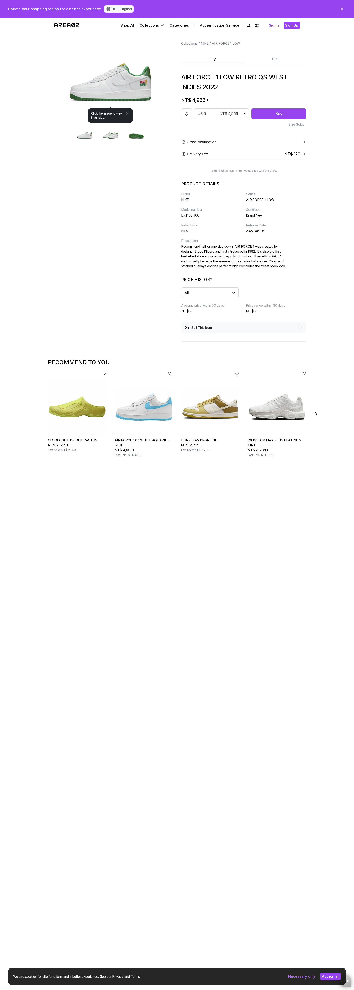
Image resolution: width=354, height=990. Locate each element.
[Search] (248, 25)
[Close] (127, 113)
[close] (342, 9)
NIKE (205, 43)
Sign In (274, 25)
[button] (257, 25)
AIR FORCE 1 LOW (226, 43)
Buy (212, 59)
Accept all (330, 976)
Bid (275, 59)
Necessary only (301, 976)
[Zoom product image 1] (110, 78)
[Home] (66, 25)
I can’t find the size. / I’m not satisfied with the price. (243, 170)
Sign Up (291, 25)
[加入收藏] (186, 113)
